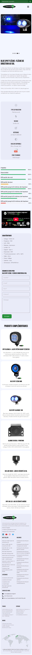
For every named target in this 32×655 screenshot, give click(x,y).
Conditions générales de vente (9, 529)
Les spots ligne (5, 583)
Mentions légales (6, 527)
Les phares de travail (6, 579)
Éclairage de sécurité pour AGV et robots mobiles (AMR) (23, 571)
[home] (8, 7)
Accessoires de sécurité (7, 577)
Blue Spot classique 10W (7, 553)
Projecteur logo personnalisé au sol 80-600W (7, 570)
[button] (28, 6)
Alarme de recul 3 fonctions (8, 555)
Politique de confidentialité (8, 531)
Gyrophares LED (6, 581)
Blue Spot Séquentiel (7, 551)
